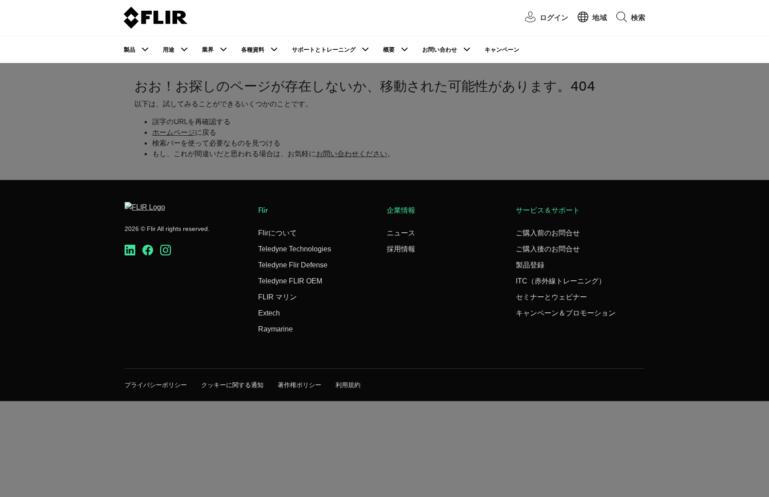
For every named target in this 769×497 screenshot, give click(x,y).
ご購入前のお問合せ (548, 233)
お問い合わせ (439, 49)
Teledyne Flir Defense (293, 265)
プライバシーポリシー (156, 384)
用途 (168, 49)
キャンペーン (502, 49)
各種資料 (252, 49)
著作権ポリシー (299, 384)
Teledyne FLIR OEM (290, 281)
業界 (208, 49)
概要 (389, 49)
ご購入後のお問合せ (548, 249)
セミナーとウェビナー (551, 297)
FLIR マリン (277, 297)
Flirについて (277, 233)
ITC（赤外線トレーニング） (561, 281)
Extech (269, 313)
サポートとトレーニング (324, 49)
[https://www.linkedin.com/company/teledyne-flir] (130, 250)
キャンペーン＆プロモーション (565, 313)
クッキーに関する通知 (232, 384)
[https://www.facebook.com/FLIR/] (147, 250)
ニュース (401, 233)
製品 (129, 49)
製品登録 (530, 265)
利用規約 (348, 384)
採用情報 (401, 249)
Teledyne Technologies (294, 249)
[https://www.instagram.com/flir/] (165, 250)
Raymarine (275, 329)
